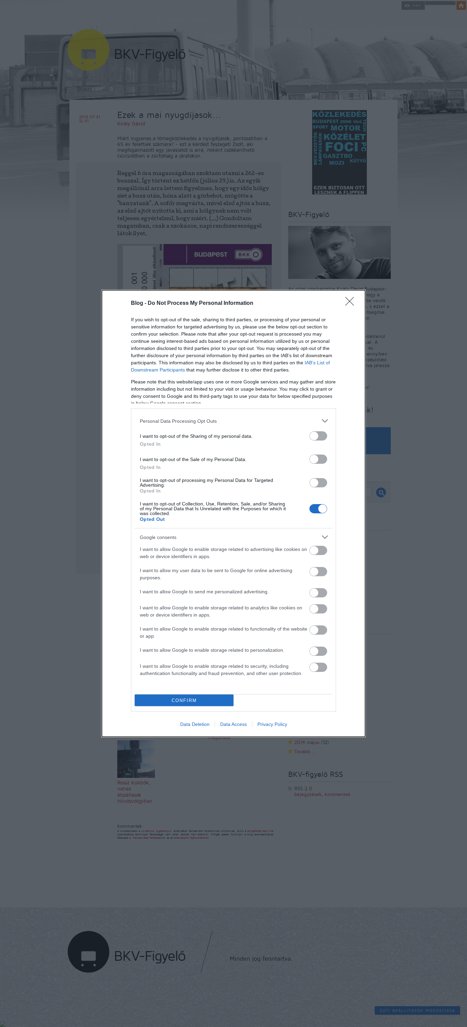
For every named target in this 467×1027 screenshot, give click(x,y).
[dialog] (233, 513)
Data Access (233, 724)
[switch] (318, 436)
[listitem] (233, 420)
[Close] (351, 303)
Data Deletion (195, 724)
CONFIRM (184, 700)
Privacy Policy (272, 724)
